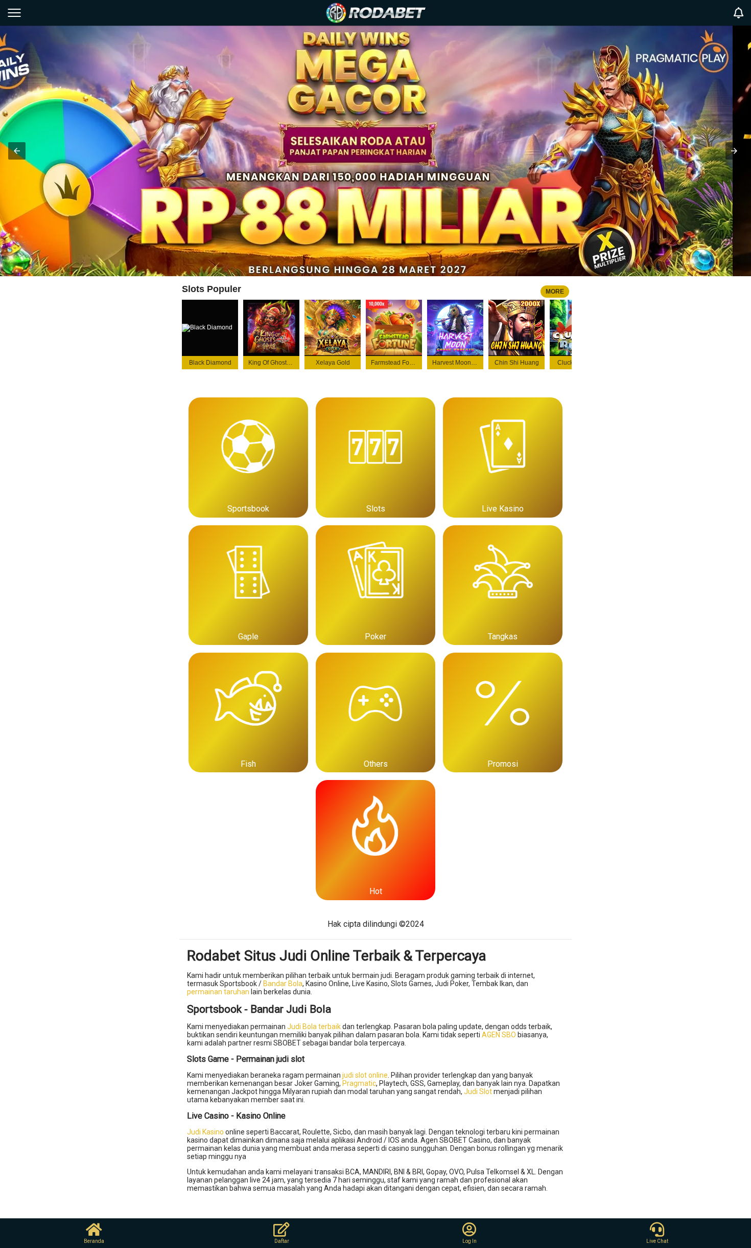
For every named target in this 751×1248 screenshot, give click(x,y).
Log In (469, 1241)
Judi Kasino (205, 1132)
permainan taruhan (218, 992)
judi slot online (365, 1075)
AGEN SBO (499, 1035)
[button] (17, 151)
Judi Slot (478, 1091)
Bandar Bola (282, 983)
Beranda (94, 1241)
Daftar (281, 1241)
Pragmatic (359, 1083)
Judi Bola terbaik (314, 1026)
